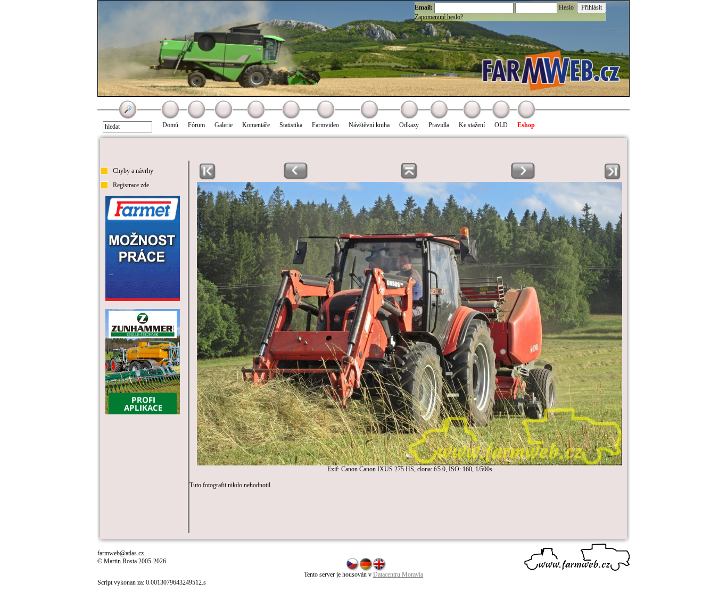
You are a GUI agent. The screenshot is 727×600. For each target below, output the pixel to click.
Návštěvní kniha (369, 125)
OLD (501, 125)
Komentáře (256, 125)
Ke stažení (472, 125)
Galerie (223, 125)
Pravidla (438, 125)
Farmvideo (325, 125)
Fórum (196, 125)
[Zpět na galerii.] (409, 177)
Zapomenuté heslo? (439, 17)
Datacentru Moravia (398, 574)
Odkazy (409, 125)
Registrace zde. (132, 185)
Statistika (290, 125)
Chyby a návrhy (133, 170)
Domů (170, 125)
